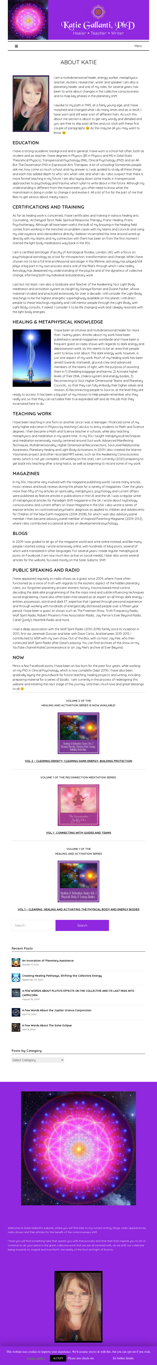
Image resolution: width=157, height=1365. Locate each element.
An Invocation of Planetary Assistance (48, 960)
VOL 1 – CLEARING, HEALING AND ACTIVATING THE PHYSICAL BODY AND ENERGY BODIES (78, 909)
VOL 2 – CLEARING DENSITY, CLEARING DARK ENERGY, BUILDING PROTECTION (78, 761)
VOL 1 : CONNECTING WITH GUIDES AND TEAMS (78, 832)
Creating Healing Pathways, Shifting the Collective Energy (62, 975)
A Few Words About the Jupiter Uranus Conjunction (56, 1010)
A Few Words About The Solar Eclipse (47, 1025)
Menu (138, 46)
